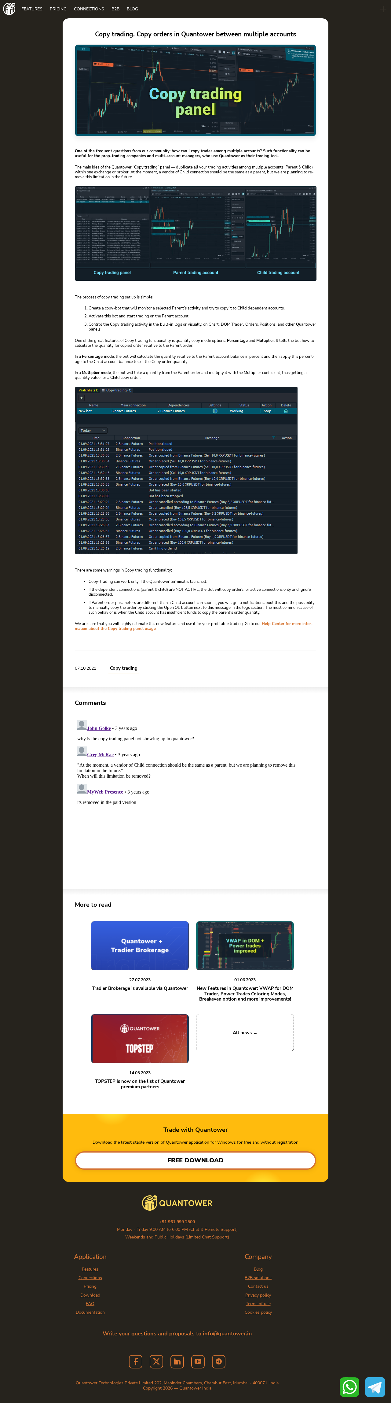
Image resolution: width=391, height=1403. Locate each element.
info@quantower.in (227, 1333)
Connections (89, 9)
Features (31, 9)
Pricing (58, 9)
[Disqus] (195, 794)
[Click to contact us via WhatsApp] (349, 1387)
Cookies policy (258, 1312)
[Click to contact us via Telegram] (375, 1387)
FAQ (90, 1304)
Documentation (90, 1312)
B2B (115, 9)
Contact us (258, 1286)
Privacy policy (258, 1295)
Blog (132, 9)
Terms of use (258, 1304)
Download (90, 1295)
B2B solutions (258, 1278)
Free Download (195, 1160)
